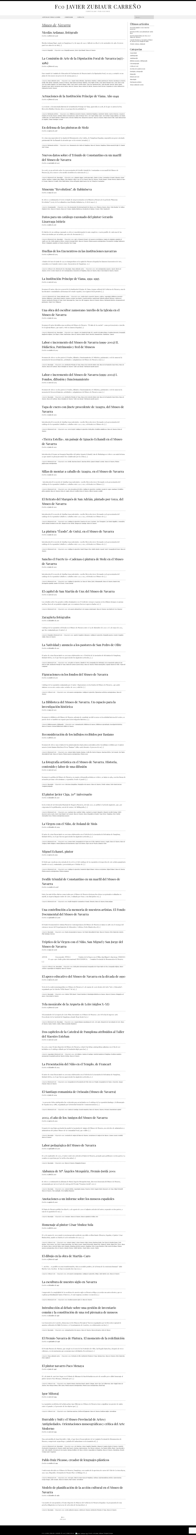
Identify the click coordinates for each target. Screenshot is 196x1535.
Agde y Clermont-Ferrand (81, 239)
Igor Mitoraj (50, 1393)
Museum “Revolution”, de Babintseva (67, 189)
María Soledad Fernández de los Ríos (51, 523)
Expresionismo (117, 1478)
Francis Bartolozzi (82, 994)
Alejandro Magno (78, 177)
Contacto (80, 17)
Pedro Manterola (120, 1356)
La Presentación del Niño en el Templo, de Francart (76, 1064)
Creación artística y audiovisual (90, 298)
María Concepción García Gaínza (59, 86)
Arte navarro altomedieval (74, 609)
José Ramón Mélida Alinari (108, 1448)
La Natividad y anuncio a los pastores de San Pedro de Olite (81, 645)
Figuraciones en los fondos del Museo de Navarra (75, 674)
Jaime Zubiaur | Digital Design (104, 1533)
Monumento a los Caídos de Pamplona (80, 145)
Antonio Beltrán (69, 1189)
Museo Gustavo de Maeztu (85, 86)
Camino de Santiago (87, 1054)
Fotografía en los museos (84, 784)
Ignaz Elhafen (60, 179)
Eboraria (117, 177)
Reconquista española (47, 583)
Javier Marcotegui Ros (69, 300)
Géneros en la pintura (100, 869)
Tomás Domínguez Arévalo (56, 119)
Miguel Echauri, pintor (57, 851)
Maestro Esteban (65, 1056)
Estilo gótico (91, 429)
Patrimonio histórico (109, 300)
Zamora (112, 334)
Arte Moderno (77, 1446)
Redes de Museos (106, 1330)
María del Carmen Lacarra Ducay (75, 664)
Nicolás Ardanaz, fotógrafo (60, 32)
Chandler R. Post (84, 662)
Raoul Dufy (102, 1385)
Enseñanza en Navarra (119, 81)
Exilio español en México (57, 241)
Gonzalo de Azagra (106, 489)
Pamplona (103, 145)
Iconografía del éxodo (114, 549)
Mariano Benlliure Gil (73, 1450)
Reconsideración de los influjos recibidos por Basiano (78, 734)
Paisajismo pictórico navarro (77, 1246)
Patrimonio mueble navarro (91, 366)
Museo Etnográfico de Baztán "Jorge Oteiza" (95, 814)
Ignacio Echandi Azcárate (97, 461)
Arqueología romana (79, 1189)
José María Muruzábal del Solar (90, 932)
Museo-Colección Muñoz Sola (56, 1246)
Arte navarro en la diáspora (95, 239)
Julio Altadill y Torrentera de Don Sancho (56, 1450)
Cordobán (98, 489)
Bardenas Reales (97, 1242)
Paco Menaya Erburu (52, 1385)
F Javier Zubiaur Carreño (98, 6)
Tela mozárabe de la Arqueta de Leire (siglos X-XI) (75, 1004)
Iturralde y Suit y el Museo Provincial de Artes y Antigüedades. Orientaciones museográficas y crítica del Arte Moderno (83, 1423)
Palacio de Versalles (53, 181)
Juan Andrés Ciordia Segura (78, 84)
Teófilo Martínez (78, 1248)
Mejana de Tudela (105, 1244)
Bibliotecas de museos (89, 724)
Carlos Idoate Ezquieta (59, 298)
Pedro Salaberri (46, 1358)
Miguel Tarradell (118, 1189)
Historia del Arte (51, 177)
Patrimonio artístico (52, 114)
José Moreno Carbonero (94, 1448)
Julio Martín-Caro (104, 1274)
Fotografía (50, 50)
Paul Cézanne (72, 1479)
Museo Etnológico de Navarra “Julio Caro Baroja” (71, 366)
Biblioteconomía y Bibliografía (55, 724)
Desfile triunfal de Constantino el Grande (78, 901)
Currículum (69, 17)
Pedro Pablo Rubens (64, 181)
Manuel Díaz (97, 1244)
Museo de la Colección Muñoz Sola (90, 365)
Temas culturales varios (53, 81)
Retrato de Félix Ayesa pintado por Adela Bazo (141, 32)
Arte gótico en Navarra (74, 662)
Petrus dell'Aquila (74, 181)
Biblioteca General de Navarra (77, 114)
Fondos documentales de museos (73, 932)
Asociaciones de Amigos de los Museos (98, 1135)
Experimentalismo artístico (106, 1478)
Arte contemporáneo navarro (103, 269)
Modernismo (67, 334)
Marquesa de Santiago (80, 523)
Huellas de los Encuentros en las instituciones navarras (79, 251)
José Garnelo (114, 752)
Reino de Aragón (65, 491)
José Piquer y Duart (58, 334)
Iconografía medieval (54, 1056)
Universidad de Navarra (52, 996)
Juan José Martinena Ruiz (94, 84)
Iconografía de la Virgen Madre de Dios (97, 966)
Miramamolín (98, 581)
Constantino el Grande (109, 177)
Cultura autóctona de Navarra (105, 81)
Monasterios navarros (87, 117)
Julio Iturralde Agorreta (107, 84)
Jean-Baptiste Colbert (71, 179)
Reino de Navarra (84, 491)
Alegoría (76, 332)
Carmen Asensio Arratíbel (116, 1135)
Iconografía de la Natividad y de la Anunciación (102, 662)
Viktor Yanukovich (105, 209)
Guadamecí (114, 489)
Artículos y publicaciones (51, 17)
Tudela (97, 1248)
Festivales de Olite (76, 1356)
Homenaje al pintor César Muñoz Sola (67, 1225)
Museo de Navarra (90, 50)
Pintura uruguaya (64, 871)
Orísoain (106, 1109)
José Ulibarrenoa (105, 1383)
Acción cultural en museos (72, 1510)
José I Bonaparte (101, 521)
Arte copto (97, 1022)
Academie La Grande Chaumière (94, 812)
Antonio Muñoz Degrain (74, 752)
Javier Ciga (98, 1383)
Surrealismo (113, 1411)
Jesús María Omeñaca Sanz (106, 82)
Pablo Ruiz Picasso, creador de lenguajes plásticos (75, 1460)
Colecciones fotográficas (71, 784)
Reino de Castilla (74, 491)
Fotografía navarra (69, 50)
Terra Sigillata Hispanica (67, 1191)
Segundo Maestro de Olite (112, 664)
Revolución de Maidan (88, 209)
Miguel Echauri (111, 869)
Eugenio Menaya (71, 1383)
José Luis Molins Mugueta (49, 84)
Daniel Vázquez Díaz (85, 549)
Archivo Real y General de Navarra (90, 296)
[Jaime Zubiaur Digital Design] (82, 1533)
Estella (43, 82)
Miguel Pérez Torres (116, 1244)
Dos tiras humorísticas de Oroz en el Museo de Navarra (140, 36)
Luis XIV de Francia (82, 179)
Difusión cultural (104, 298)
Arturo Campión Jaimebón (89, 1446)
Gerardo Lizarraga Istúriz (71, 241)
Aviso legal (70, 1533)
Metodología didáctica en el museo (96, 994)
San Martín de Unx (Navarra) (114, 609)
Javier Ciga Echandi (80, 50)
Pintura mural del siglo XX (113, 145)
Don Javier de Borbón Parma (110, 1242)
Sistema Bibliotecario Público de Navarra (63, 726)
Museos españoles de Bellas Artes (89, 1216)
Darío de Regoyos (96, 752)
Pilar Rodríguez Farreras (48, 934)
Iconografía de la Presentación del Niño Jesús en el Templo (83, 1082)
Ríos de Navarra (59, 1248)
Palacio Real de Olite (109, 117)
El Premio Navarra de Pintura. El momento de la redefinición (83, 1338)
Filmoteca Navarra (101, 207)
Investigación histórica (116, 724)
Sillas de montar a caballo (95, 491)
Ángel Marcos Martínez (91, 81)
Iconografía (122, 332)
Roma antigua (109, 901)
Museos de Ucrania (66, 209)
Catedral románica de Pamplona (101, 1054)
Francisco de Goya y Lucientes (88, 521)
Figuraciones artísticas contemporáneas (105, 692)
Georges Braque (46, 1479)
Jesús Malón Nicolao (93, 82)
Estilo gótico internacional (80, 966)
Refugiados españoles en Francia (54, 243)
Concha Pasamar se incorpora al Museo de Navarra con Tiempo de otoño (141, 40)
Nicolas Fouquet (103, 179)
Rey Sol (89, 181)
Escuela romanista (84, 1109)
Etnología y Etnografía (136, 71)
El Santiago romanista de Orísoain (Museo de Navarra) (79, 1092)
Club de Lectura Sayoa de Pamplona (83, 1478)
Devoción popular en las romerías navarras (139, 28)
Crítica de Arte (51, 269)
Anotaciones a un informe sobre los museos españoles (78, 1199)
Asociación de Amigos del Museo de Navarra (76, 1135)
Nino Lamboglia (56, 1191)
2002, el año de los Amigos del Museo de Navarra (75, 1118)
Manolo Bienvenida (88, 1244)
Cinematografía (51, 207)
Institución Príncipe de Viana (54, 300)
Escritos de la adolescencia (137, 69)
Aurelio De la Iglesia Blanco (100, 332)
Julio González (54, 1479)
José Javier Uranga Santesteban (63, 1244)
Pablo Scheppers (51, 843)
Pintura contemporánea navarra (60, 816)
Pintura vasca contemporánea (90, 1385)
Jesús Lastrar (50, 1244)
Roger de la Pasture (80, 843)
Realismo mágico (104, 1411)
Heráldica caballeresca (101, 429)
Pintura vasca (84, 754)
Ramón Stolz (116, 581)
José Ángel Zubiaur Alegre (95, 116)
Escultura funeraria (113, 332)
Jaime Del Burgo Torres (81, 116)
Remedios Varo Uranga (70, 243)
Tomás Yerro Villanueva (54, 302)
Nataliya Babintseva (76, 209)
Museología (60, 177)
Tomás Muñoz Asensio (88, 1248)
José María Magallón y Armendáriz (115, 521)
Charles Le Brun (98, 177)
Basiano (83, 752)
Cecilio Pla (88, 752)
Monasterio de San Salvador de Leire (110, 1022)
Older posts (63, 1516)
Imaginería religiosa (47, 334)
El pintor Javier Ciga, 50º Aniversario (67, 794)
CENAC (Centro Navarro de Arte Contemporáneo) (60, 271)
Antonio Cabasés (71, 1242)
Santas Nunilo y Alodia (54, 1024)
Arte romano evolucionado (89, 609)
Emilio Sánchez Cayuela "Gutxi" (100, 549)
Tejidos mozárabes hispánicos (69, 1024)
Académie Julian (80, 812)
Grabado (54, 179)
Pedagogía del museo (80, 1163)
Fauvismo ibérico (86, 461)
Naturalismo (116, 1450)
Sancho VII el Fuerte (59, 583)
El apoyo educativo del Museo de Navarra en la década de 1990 (83, 976)
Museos (102, 300)
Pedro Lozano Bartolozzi (98, 1246)
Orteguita (66, 1246)
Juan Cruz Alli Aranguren (82, 300)
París (114, 814)
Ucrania (97, 209)
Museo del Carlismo (52, 366)
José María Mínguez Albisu (63, 84)
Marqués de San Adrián (68, 523)
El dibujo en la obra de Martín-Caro (66, 1256)
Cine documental (71, 207)
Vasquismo (53, 1452)
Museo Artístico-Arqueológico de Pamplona (90, 1450)
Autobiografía (134, 55)
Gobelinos (49, 179)
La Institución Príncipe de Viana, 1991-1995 (70, 279)
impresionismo (83, 1448)
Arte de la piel (71, 429)
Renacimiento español (115, 1109)
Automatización (79, 724)
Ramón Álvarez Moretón (87, 334)
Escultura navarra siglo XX (75, 1299)
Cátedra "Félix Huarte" (70, 994)
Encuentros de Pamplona (79, 271)
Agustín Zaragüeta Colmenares (82, 635)
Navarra (116, 271)
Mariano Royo (101, 1356)
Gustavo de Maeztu (64, 82)
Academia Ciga (72, 812)
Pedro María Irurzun (116, 784)
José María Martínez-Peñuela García (58, 117)
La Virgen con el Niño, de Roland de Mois (69, 824)
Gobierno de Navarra (84, 1510)
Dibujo (97, 1274)
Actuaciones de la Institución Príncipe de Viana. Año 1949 (80, 96)
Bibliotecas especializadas (103, 724)
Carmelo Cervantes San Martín (73, 298)
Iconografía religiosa (114, 966)
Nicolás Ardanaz (105, 784)
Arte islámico (78, 1054)
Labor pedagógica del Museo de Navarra (69, 1145)
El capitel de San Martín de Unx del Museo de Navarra (78, 591)
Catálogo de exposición (82, 429)
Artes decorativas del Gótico (75, 489)
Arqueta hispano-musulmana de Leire (84, 1022)
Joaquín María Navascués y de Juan (104, 1189)
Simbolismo (106, 334)
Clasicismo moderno (72, 1411)
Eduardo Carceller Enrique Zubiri (112, 812)
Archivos (101, 296)
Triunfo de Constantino (98, 181)
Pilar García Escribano (111, 1246)
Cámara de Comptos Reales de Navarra (107, 1446)
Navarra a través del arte (99, 86)
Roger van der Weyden (92, 843)
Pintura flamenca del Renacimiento (65, 843)
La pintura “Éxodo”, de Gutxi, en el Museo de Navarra (78, 531)
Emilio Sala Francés (68, 1448)
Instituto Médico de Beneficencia (66, 116)
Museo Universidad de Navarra (105, 271)
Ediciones (112, 298)
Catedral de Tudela (103, 114)
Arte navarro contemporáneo (74, 692)
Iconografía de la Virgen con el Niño (85, 841)
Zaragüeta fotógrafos (56, 617)
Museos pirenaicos (96, 1330)
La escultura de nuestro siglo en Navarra (69, 1282)
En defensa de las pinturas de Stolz (65, 127)
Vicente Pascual (69, 583)
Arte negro (70, 1478)
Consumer (67, 1216)
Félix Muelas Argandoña (52, 82)
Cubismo (95, 1478)
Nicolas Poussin (111, 179)
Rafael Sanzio (83, 181)
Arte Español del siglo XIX (86, 332)
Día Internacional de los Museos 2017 (86, 207)
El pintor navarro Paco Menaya (63, 1366)
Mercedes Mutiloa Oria (75, 117)
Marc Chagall (114, 1383)
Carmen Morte (71, 841)
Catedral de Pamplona (92, 114)
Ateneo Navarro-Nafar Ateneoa (84, 1242)
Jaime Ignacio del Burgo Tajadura (78, 82)
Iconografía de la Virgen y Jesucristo (108, 1082)
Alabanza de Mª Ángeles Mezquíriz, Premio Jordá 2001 (78, 1171)
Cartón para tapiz (88, 177)
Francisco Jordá (89, 1189)
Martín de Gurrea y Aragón (102, 841)
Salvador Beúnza (68, 1248)
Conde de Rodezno (113, 114)
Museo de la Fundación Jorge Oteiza (109, 365)
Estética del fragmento (84, 1411)
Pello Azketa (61, 1385)
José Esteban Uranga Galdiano (111, 116)
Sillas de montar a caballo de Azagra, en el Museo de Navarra (83, 471)
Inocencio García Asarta (48, 814)
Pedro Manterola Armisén (116, 932)
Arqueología (108, 296)
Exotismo (76, 1448)
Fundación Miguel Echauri (87, 869)
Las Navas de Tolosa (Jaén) (87, 581)
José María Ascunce (77, 1244)
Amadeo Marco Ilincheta (77, 81)
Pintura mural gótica (99, 664)
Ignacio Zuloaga (90, 1383)
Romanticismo (98, 334)
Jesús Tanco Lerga (119, 82)
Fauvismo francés (76, 461)
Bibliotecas (49, 298)
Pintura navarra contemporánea (97, 241)
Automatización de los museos (73, 1330)
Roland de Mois (102, 843)
